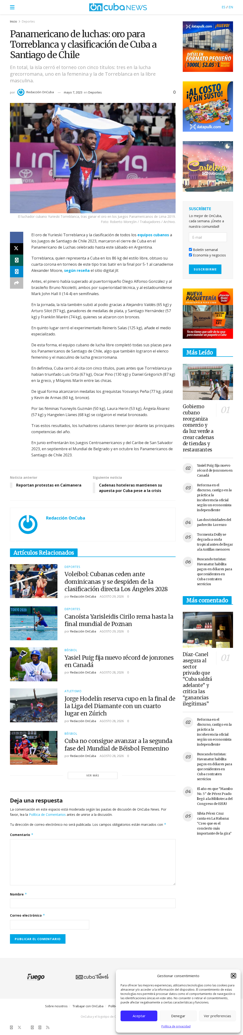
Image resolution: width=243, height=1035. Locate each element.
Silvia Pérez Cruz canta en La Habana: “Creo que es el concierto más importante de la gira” (214, 823)
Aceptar (139, 1015)
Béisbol (71, 650)
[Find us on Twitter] (19, 1027)
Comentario (21, 834)
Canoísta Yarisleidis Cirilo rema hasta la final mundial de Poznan (119, 620)
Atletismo (73, 691)
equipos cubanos (153, 234)
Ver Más (92, 775)
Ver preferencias (217, 1015)
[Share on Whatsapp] (16, 260)
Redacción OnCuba (40, 92)
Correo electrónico (27, 915)
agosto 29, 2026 (111, 596)
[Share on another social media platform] (16, 283)
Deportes (28, 21)
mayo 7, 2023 (73, 92)
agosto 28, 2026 (111, 672)
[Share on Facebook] (16, 237)
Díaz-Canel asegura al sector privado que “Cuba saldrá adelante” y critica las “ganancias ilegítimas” (197, 679)
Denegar (178, 1015)
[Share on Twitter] (16, 249)
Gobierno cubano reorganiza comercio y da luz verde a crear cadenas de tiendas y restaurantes (198, 428)
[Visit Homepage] (118, 7)
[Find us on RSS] (47, 1027)
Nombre (18, 894)
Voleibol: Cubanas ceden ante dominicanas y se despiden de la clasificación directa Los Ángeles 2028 (116, 582)
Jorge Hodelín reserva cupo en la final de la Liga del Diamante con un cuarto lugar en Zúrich (120, 706)
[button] (233, 975)
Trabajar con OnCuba (88, 1006)
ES (223, 7)
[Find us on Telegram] (39, 1027)
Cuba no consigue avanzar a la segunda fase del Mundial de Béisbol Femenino (118, 744)
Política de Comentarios (47, 814)
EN (231, 7)
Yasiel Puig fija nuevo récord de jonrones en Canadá (215, 470)
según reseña (77, 270)
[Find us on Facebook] (11, 1027)
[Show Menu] (12, 7)
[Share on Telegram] (16, 271)
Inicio (13, 21)
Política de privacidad (176, 1026)
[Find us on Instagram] (32, 1027)
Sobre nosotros (56, 1006)
